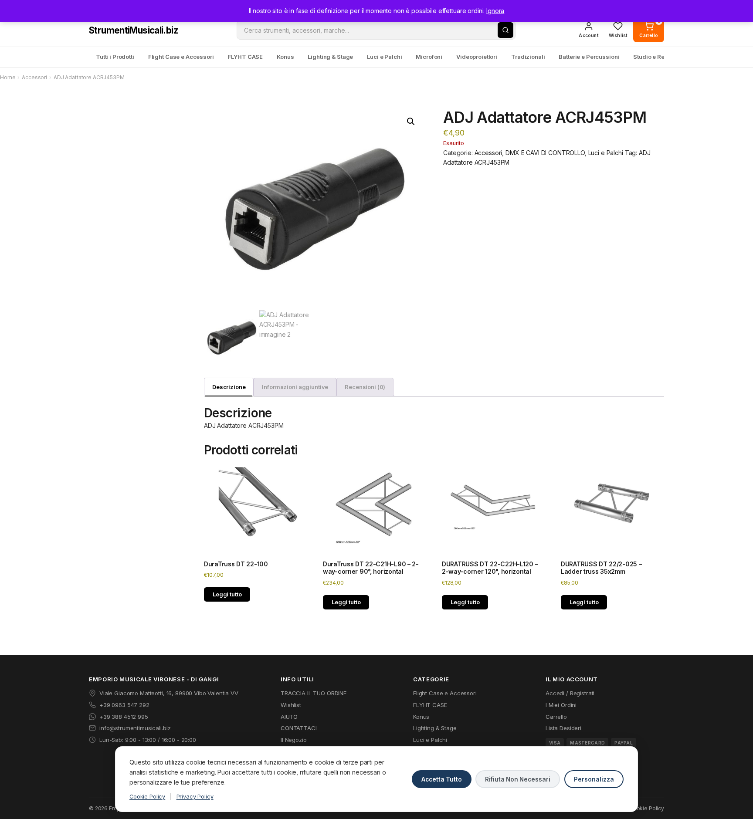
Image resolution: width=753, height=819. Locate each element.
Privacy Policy (195, 796)
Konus (285, 56)
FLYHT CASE (245, 56)
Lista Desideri (563, 727)
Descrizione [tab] (228, 386)
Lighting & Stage (330, 56)
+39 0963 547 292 (124, 704)
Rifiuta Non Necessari (517, 779)
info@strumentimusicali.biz (134, 727)
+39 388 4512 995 (123, 716)
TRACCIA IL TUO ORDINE (313, 693)
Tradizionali (528, 56)
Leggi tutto (227, 594)
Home (7, 77)
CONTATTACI (299, 727)
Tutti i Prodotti (115, 56)
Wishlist (291, 704)
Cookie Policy (147, 796)
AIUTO (289, 716)
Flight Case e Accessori (181, 56)
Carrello (556, 716)
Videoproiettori (476, 56)
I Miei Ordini (561, 704)
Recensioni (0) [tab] (365, 386)
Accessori (34, 77)
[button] (411, 121)
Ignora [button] (495, 10)
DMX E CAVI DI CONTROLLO (545, 152)
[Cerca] (505, 30)
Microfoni (429, 56)
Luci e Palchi (384, 56)
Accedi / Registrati (570, 693)
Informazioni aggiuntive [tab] (295, 386)
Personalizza (594, 779)
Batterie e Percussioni (589, 56)
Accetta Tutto (441, 779)
